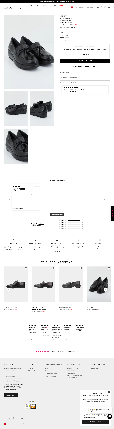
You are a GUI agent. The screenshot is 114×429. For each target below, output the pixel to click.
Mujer (9, 381)
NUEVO (54, 5)
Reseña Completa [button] (18, 208)
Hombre (18, 381)
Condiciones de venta (51, 373)
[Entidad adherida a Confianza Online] (30, 406)
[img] (16, 186)
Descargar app (85, 54)
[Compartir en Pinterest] (73, 82)
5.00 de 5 (41, 224)
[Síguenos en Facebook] (5, 418)
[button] (64, 22)
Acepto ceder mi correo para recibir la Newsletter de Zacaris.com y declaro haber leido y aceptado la (96, 415)
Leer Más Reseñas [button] (57, 214)
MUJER (21, 5)
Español (90, 7)
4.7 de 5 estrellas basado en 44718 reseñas (65, 352)
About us (30, 368)
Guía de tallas (95, 368)
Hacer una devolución (51, 376)
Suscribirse (11, 395)
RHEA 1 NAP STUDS (65, 307)
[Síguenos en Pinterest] (18, 418)
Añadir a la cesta (85, 60)
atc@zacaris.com (71, 370)
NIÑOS (38, 5)
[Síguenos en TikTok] (26, 418)
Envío (46, 368)
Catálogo (22, 8)
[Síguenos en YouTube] (22, 418)
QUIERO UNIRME (95, 421)
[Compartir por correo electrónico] (76, 82)
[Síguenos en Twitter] (9, 418)
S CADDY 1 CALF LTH (10, 307)
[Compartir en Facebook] (69, 82)
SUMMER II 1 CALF (37, 307)
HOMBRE (29, 5)
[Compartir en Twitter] (71, 82)
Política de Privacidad (34, 371)
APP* (72, 1)
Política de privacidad (89, 417)
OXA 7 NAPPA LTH (92, 307)
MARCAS (45, 5)
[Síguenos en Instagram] (13, 418)
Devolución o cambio (50, 371)
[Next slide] (104, 200)
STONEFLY (63, 16)
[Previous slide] (9, 200)
